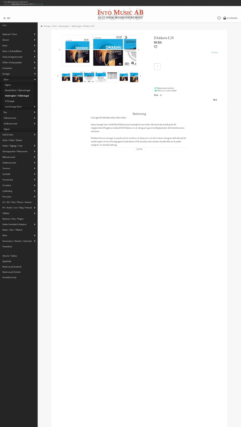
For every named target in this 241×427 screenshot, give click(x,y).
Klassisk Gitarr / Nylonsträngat (17, 90)
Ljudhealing (7, 191)
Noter (5, 235)
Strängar (6, 74)
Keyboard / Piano (10, 34)
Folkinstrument (10, 118)
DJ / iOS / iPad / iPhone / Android (17, 202)
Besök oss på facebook (12, 266)
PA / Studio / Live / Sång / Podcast (17, 207)
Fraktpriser (38, 4)
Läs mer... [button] (215, 52)
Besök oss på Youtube (11, 272)
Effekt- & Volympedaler (12, 62)
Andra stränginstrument (12, 57)
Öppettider (7, 4)
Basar (5, 45)
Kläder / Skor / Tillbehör (13, 230)
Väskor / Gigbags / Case (12, 145)
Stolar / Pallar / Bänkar (12, 140)
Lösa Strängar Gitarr (13, 106)
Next (138, 49)
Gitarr (6, 79)
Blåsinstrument (9, 157)
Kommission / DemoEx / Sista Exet (17, 241)
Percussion (7, 196)
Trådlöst (6, 213)
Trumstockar (8, 179)
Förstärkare (7, 68)
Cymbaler (6, 174)
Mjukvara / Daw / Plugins (13, 219)
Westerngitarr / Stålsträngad (17, 95)
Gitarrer (6, 40)
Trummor (6, 168)
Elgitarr (8, 85)
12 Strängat (9, 101)
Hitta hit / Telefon (10, 256)
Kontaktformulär (10, 277)
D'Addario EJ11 (88, 26)
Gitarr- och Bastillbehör (12, 51)
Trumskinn (7, 185)
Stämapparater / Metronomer (15, 151)
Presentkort (7, 246)
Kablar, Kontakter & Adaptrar (15, 224)
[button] (219, 18)
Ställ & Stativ (8, 134)
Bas (5, 112)
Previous (59, 49)
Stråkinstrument (10, 123)
